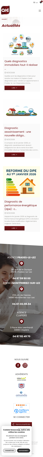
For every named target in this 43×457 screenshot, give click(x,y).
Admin (35, 443)
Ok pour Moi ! (23, 450)
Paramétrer (9, 450)
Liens (31, 443)
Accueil (4, 19)
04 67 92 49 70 (21, 336)
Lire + (14, 88)
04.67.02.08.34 (21, 304)
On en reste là (22, 428)
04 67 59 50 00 (21, 278)
